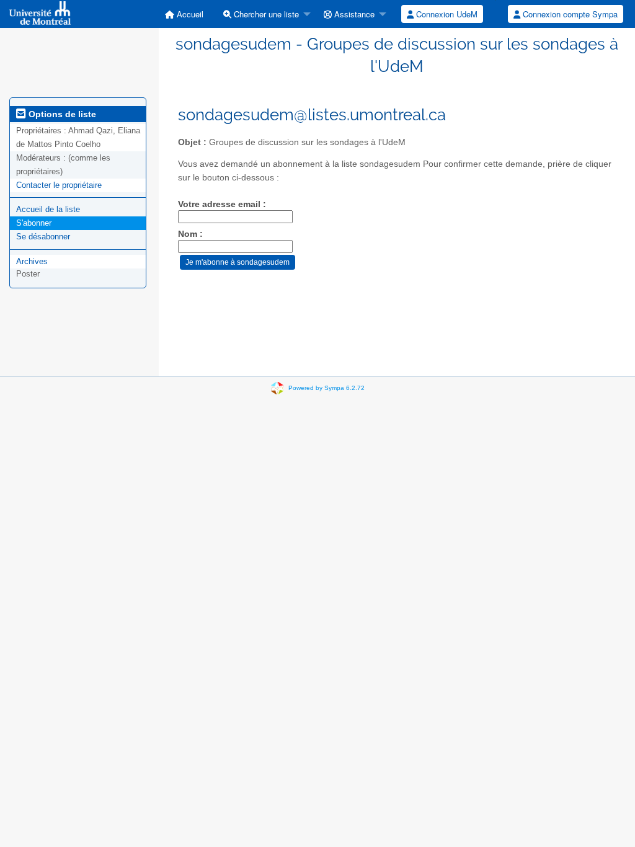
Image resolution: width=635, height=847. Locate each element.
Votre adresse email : (222, 204)
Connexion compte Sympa (569, 14)
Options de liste (61, 114)
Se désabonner (43, 236)
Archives (32, 261)
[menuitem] (184, 14)
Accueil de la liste (48, 209)
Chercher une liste (265, 14)
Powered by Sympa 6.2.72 (326, 387)
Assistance (353, 14)
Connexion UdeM (445, 14)
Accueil (188, 14)
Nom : (190, 234)
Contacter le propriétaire (59, 185)
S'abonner (33, 223)
